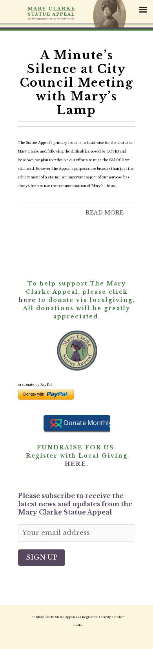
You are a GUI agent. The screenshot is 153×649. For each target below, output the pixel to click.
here (27, 300)
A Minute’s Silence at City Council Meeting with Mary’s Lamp (76, 82)
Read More (105, 212)
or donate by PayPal (35, 385)
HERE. (77, 463)
